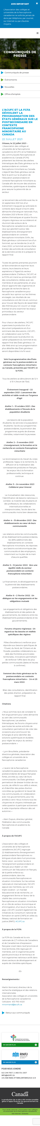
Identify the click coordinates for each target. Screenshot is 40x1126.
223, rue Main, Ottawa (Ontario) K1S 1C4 (19, 1078)
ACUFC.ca (20, 921)
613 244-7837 (7, 1073)
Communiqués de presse (17, 73)
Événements (11, 80)
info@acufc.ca (8, 1075)
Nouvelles (9, 87)
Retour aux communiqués (18, 1013)
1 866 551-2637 (20, 1073)
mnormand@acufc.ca (12, 1004)
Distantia (25, 1113)
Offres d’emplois (12, 94)
